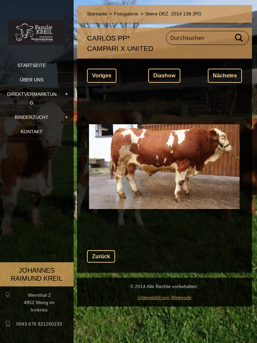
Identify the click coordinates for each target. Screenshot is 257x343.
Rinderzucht (32, 117)
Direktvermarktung (32, 98)
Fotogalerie (126, 13)
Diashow (164, 75)
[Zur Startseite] (37, 25)
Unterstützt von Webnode (164, 297)
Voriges (101, 75)
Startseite (31, 65)
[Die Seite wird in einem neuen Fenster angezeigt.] (164, 166)
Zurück (101, 256)
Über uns (32, 79)
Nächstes (225, 75)
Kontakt (31, 131)
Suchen (239, 38)
